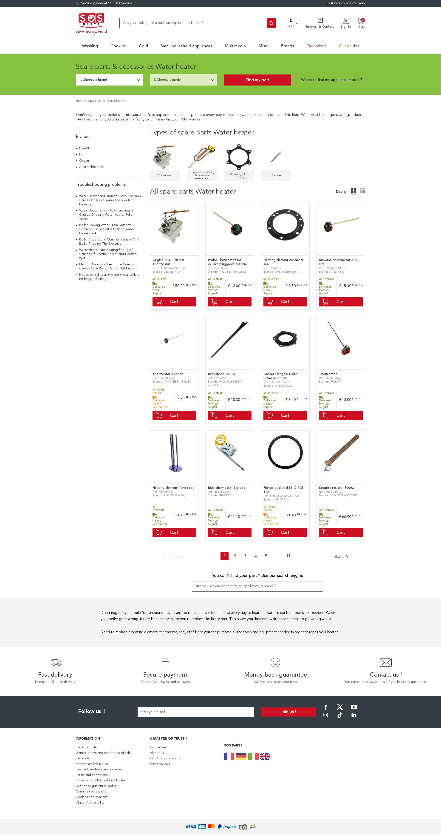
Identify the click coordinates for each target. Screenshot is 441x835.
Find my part (258, 80)
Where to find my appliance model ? (331, 80)
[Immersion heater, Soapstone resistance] (202, 157)
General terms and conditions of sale (103, 753)
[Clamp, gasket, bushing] (239, 157)
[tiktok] (340, 718)
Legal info (83, 758)
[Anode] (276, 157)
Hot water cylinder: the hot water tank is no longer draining (109, 276)
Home (80, 101)
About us (157, 753)
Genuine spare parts (91, 791)
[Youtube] (354, 710)
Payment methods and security (99, 769)
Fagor (83, 154)
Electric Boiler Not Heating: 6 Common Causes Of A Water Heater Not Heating (108, 266)
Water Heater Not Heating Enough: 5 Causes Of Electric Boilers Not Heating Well (108, 254)
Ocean (84, 160)
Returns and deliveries (92, 764)
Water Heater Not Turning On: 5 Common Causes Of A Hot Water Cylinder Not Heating (110, 200)
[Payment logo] (220, 827)
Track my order (87, 747)
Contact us (158, 747)
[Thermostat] (165, 157)
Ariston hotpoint (92, 167)
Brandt (84, 148)
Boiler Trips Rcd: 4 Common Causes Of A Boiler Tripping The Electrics (109, 241)
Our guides (349, 46)
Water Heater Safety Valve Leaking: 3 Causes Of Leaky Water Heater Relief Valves (106, 214)
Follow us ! (91, 711)
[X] (340, 710)
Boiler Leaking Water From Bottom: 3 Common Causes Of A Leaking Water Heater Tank (106, 229)
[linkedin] (354, 718)
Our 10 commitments (165, 758)
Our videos (316, 46)
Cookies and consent (91, 797)
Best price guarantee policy (96, 786)
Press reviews (160, 764)
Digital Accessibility (90, 802)
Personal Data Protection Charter (100, 780)
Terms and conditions (92, 775)
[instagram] (326, 718)
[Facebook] (326, 710)
